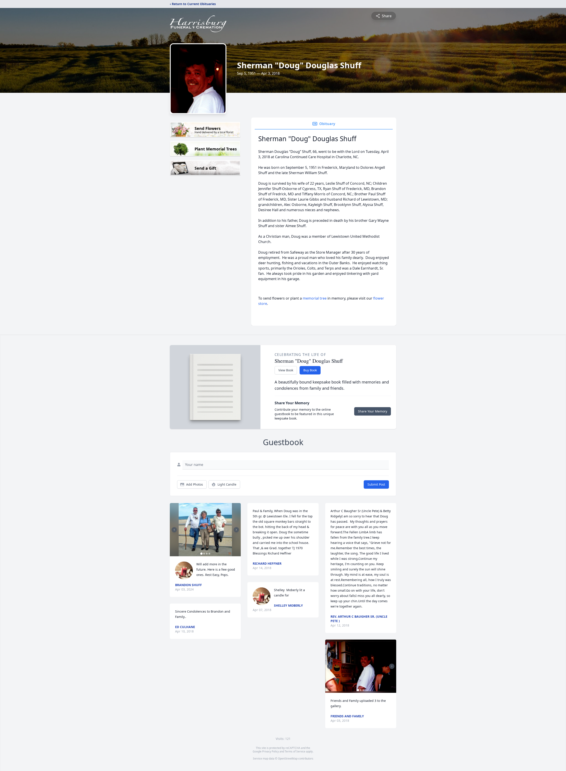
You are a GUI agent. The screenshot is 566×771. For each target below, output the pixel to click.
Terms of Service (295, 751)
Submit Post (376, 484)
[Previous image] (174, 529)
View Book (285, 370)
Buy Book (310, 370)
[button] (205, 529)
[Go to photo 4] (209, 554)
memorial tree (315, 298)
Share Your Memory (372, 411)
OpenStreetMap (288, 758)
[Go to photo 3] (207, 554)
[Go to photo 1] (201, 554)
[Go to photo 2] (204, 554)
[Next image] (236, 529)
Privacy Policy (270, 751)
